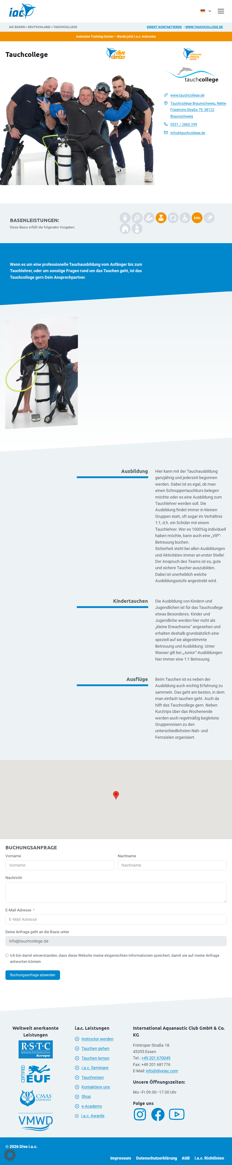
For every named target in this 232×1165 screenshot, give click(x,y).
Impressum (120, 1158)
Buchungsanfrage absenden (32, 975)
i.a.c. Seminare (95, 1068)
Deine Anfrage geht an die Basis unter (37, 932)
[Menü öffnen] (221, 11)
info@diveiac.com (162, 1071)
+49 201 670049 (155, 1058)
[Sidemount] (125, 217)
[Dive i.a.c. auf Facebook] (159, 1114)
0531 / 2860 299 (183, 124)
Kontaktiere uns (96, 1087)
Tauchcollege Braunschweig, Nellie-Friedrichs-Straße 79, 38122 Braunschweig (198, 110)
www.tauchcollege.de (204, 27)
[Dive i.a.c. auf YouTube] (178, 1114)
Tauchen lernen (95, 1058)
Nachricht (13, 877)
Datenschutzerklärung (156, 1158)
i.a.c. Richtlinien (209, 1158)
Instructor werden (98, 1039)
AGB (186, 1158)
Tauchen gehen (95, 1048)
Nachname (127, 856)
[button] (10, 1155)
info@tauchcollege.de (187, 133)
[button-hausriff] (125, 228)
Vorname (13, 856)
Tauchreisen (93, 1077)
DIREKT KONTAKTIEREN (164, 27)
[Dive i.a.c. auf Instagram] (141, 1114)
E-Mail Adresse (18, 910)
